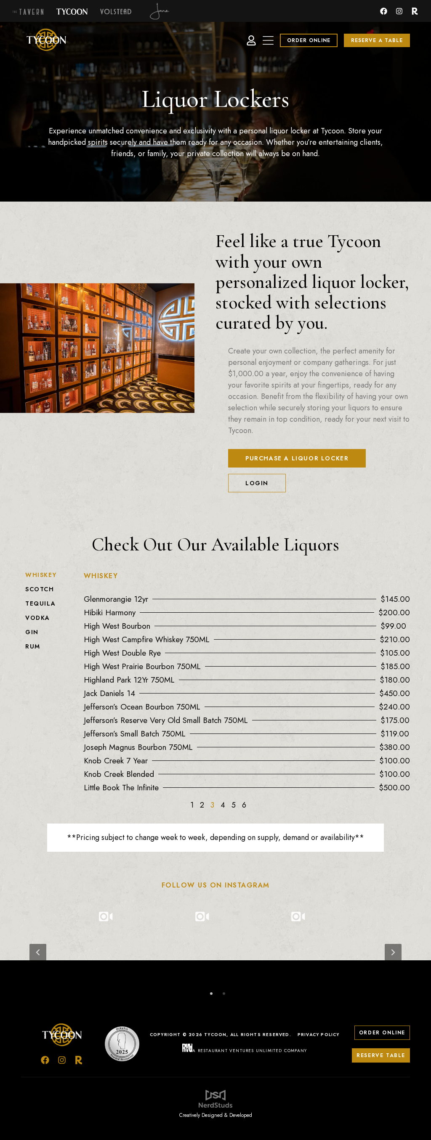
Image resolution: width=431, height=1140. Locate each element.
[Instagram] (399, 11)
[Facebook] (383, 11)
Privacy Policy (319, 1034)
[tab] (50, 575)
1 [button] (211, 993)
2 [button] (224, 993)
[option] (215, 952)
